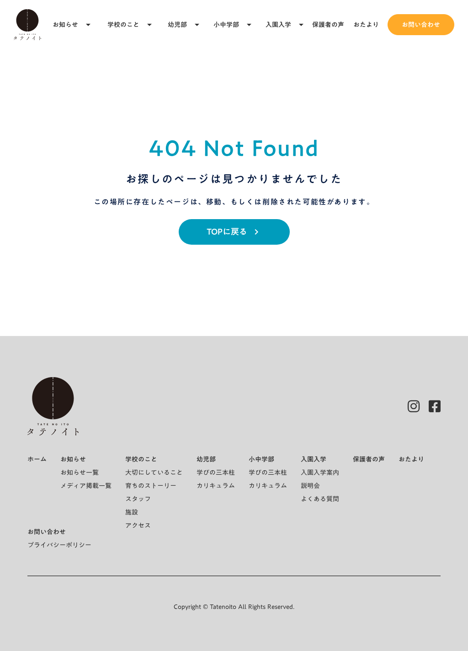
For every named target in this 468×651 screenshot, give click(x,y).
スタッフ (138, 499)
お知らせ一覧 (79, 472)
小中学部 (226, 24)
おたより (366, 24)
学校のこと (123, 24)
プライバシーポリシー (59, 545)
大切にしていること (154, 472)
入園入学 (278, 24)
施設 (131, 512)
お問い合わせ (421, 24)
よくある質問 (320, 499)
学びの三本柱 (216, 472)
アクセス (138, 525)
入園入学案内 (320, 472)
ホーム (37, 459)
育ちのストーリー (150, 486)
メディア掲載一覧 (86, 486)
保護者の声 (328, 24)
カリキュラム (216, 486)
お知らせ (65, 24)
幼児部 (177, 24)
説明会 (310, 486)
